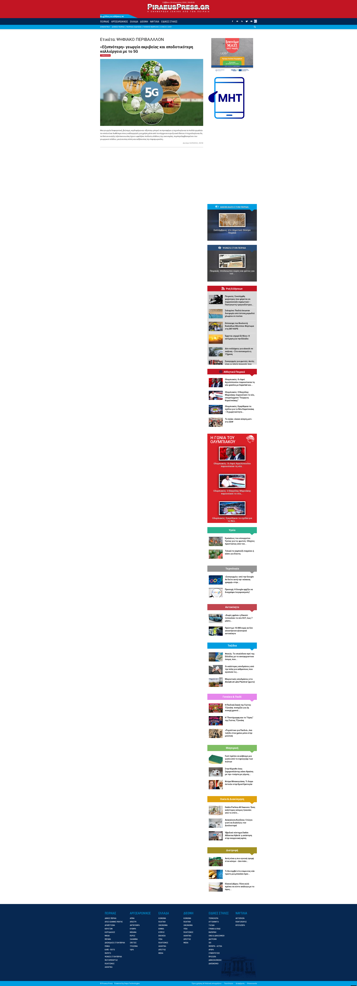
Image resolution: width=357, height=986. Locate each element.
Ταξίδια (232, 645)
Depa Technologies (132, 983)
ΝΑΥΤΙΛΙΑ (154, 21)
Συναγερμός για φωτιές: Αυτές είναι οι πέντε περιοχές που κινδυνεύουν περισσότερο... (239, 364)
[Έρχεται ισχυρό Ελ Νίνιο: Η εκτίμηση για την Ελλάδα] (216, 339)
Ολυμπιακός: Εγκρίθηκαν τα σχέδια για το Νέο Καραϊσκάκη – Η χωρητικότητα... (239, 409)
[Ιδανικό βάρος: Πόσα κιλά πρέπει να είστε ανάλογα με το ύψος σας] (216, 887)
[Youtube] (251, 22)
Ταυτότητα (228, 983)
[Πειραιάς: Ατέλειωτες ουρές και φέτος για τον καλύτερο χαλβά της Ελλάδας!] (232, 261)
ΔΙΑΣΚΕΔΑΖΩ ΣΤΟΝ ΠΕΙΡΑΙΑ (234, 207)
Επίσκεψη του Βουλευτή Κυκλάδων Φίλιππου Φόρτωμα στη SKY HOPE (239, 326)
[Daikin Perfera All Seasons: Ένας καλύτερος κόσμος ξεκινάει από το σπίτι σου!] (216, 810)
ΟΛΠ (170, 27)
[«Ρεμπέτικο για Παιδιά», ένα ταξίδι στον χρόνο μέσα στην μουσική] (216, 733)
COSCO (163, 27)
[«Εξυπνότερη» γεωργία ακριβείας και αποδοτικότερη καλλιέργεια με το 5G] (151, 92)
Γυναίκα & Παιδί (232, 697)
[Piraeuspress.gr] (178, 8)
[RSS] (242, 22)
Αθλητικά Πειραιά (234, 372)
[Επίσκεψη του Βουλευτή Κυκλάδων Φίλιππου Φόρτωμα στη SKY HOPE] (216, 326)
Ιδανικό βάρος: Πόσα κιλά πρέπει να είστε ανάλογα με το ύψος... (239, 886)
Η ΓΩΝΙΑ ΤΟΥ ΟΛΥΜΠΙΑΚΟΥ (222, 440)
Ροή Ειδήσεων (234, 289)
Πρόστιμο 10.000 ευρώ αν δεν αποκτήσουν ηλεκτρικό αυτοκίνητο (239, 631)
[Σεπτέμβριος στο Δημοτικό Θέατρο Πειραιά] (232, 220)
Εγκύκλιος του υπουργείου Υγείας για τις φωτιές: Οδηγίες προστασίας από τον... (240, 541)
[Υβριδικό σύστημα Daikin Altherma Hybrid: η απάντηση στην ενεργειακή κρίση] (216, 835)
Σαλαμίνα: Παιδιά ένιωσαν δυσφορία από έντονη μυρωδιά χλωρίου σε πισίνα (240, 313)
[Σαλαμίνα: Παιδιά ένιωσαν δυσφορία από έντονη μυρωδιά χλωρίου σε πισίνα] (216, 313)
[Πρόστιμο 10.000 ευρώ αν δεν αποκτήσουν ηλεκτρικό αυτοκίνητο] (216, 631)
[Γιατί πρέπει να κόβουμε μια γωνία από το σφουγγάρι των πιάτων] (216, 759)
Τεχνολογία (232, 568)
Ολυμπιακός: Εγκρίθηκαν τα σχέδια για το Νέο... (232, 519)
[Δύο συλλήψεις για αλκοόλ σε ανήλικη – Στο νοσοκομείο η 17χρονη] (216, 351)
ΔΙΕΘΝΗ (144, 21)
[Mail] (237, 22)
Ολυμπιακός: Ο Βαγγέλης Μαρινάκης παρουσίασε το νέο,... (232, 492)
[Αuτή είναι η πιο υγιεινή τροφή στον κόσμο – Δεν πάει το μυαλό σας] (216, 861)
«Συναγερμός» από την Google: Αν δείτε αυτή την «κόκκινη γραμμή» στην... (239, 579)
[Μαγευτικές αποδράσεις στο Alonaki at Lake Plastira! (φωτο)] (216, 682)
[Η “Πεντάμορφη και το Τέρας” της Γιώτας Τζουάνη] (216, 720)
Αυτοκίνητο (232, 607)
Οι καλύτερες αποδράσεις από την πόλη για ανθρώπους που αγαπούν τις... (239, 669)
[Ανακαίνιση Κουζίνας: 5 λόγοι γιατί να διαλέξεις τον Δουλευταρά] (216, 823)
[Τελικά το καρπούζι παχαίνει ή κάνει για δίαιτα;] (216, 554)
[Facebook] (232, 22)
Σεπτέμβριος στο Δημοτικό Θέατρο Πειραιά (232, 231)
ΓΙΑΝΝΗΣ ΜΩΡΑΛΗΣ (151, 27)
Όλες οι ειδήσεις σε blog (112, 16)
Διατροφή (232, 850)
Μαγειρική (232, 748)
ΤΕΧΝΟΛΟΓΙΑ (105, 55)
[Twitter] (247, 22)
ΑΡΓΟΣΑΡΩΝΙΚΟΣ (119, 21)
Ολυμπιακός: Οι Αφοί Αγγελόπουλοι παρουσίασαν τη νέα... (232, 465)
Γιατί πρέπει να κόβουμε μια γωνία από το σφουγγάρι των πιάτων (239, 759)
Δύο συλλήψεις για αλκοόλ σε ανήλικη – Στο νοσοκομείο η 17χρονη (239, 351)
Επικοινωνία (252, 983)
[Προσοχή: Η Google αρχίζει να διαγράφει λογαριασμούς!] (216, 592)
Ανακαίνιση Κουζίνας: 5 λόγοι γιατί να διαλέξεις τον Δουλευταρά (239, 823)
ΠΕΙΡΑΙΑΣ (104, 21)
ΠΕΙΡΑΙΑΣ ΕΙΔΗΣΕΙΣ (133, 27)
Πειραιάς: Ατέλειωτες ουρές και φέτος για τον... (232, 272)
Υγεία (232, 530)
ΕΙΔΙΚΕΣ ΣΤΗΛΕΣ (169, 21)
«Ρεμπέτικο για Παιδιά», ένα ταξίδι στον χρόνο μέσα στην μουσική (238, 733)
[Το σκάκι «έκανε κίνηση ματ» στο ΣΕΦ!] (216, 422)
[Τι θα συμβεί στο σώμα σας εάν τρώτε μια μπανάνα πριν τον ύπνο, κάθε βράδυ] (216, 874)
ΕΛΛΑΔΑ (134, 21)
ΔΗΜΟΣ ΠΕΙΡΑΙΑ (118, 27)
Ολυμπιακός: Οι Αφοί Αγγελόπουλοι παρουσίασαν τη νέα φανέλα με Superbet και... (240, 382)
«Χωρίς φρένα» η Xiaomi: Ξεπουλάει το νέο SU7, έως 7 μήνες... (238, 618)
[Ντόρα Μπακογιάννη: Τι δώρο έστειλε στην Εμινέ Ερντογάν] (216, 784)
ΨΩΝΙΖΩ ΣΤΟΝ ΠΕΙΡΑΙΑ (234, 248)
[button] (255, 29)
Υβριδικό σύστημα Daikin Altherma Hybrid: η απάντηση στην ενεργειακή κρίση (238, 835)
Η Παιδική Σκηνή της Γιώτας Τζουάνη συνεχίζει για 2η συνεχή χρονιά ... (238, 708)
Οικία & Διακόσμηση (232, 799)
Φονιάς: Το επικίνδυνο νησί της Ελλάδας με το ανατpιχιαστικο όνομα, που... (240, 656)
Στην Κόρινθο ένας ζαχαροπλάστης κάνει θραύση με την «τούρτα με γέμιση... (239, 771)
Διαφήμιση (240, 983)
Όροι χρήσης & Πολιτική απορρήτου (206, 983)
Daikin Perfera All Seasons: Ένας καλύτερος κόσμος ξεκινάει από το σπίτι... (240, 810)
